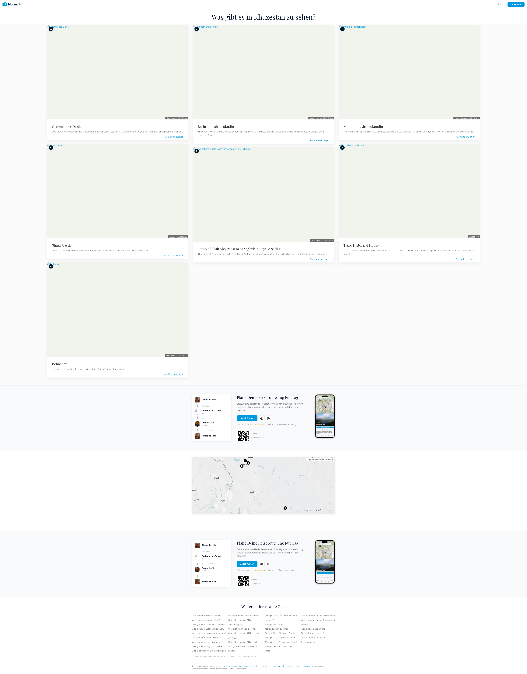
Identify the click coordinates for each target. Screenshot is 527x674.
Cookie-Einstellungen (303, 666)
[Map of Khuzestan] (263, 485)
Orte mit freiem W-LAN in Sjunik (280, 633)
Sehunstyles (316, 240)
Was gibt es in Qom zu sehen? (206, 637)
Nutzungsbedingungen (247, 666)
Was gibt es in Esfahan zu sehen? (208, 629)
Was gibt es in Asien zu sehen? (207, 615)
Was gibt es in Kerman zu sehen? (280, 637)
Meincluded (170, 355)
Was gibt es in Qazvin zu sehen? (243, 615)
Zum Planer (516, 4)
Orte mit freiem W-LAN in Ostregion (209, 651)
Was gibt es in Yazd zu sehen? (242, 629)
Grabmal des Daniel (67, 126)
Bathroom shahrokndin (216, 126)
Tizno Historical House (361, 245)
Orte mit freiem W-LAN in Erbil (242, 642)
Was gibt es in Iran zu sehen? (206, 620)
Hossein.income (315, 118)
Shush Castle (62, 245)
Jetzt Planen (247, 418)
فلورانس (172, 237)
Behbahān (59, 364)
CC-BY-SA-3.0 (181, 118)
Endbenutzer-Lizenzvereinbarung (270, 666)
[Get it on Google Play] (269, 418)
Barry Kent (171, 118)
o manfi (472, 237)
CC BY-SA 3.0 (182, 237)
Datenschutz (289, 666)
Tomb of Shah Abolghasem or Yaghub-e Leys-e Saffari (239, 249)
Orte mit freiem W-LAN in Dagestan (318, 615)
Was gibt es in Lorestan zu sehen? (208, 624)
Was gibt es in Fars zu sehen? (206, 642)
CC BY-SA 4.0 (182, 355)
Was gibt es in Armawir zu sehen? (281, 642)
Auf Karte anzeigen (173, 136)
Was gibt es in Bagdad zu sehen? (208, 646)
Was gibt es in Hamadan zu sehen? (209, 633)
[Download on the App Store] (262, 418)
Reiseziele (233, 666)
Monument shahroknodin (363, 126)
